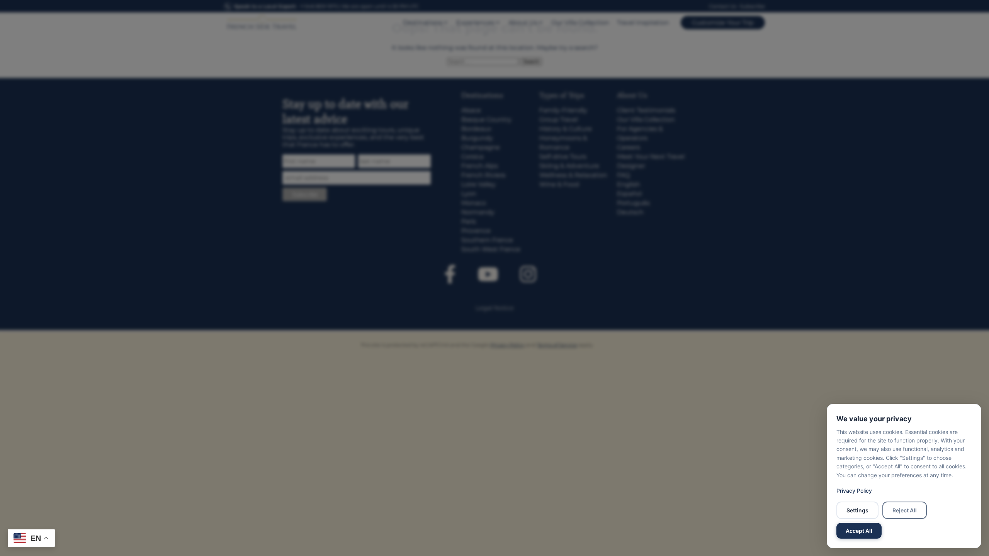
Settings (857, 510)
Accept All (859, 530)
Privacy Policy (854, 490)
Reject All (904, 510)
